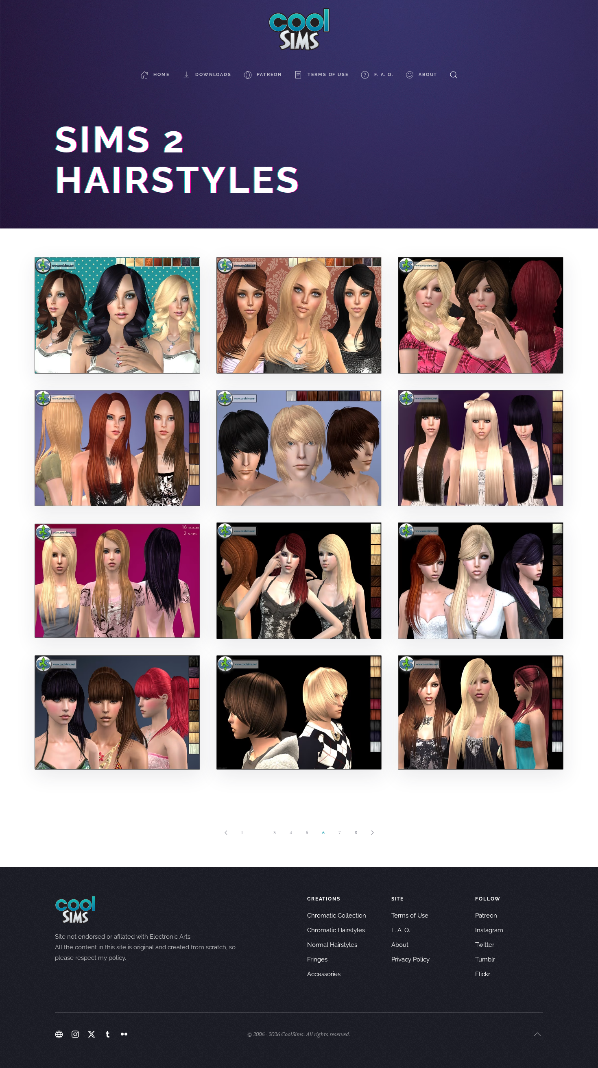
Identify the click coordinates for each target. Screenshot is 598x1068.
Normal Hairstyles (332, 944)
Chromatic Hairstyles (336, 930)
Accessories (323, 974)
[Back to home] (299, 29)
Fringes (317, 959)
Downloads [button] (213, 74)
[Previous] (226, 833)
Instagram (489, 930)
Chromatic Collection (336, 915)
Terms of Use (409, 915)
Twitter (484, 944)
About (428, 74)
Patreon (269, 74)
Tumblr (485, 959)
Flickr (482, 974)
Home (161, 74)
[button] (454, 75)
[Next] (372, 833)
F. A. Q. (383, 74)
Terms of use (328, 74)
